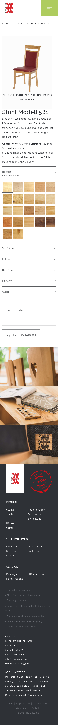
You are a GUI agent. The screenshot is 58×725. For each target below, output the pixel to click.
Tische (10, 514)
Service (12, 566)
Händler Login (37, 574)
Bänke (10, 523)
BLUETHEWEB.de (28, 712)
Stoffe (10, 528)
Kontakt (10, 555)
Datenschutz (40, 703)
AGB (10, 703)
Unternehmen (17, 538)
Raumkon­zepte (37, 509)
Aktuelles (34, 551)
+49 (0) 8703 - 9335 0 (17, 663)
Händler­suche (14, 578)
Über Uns (12, 546)
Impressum (23, 703)
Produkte (7, 23)
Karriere (11, 551)
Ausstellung (36, 546)
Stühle (22, 23)
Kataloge (11, 574)
